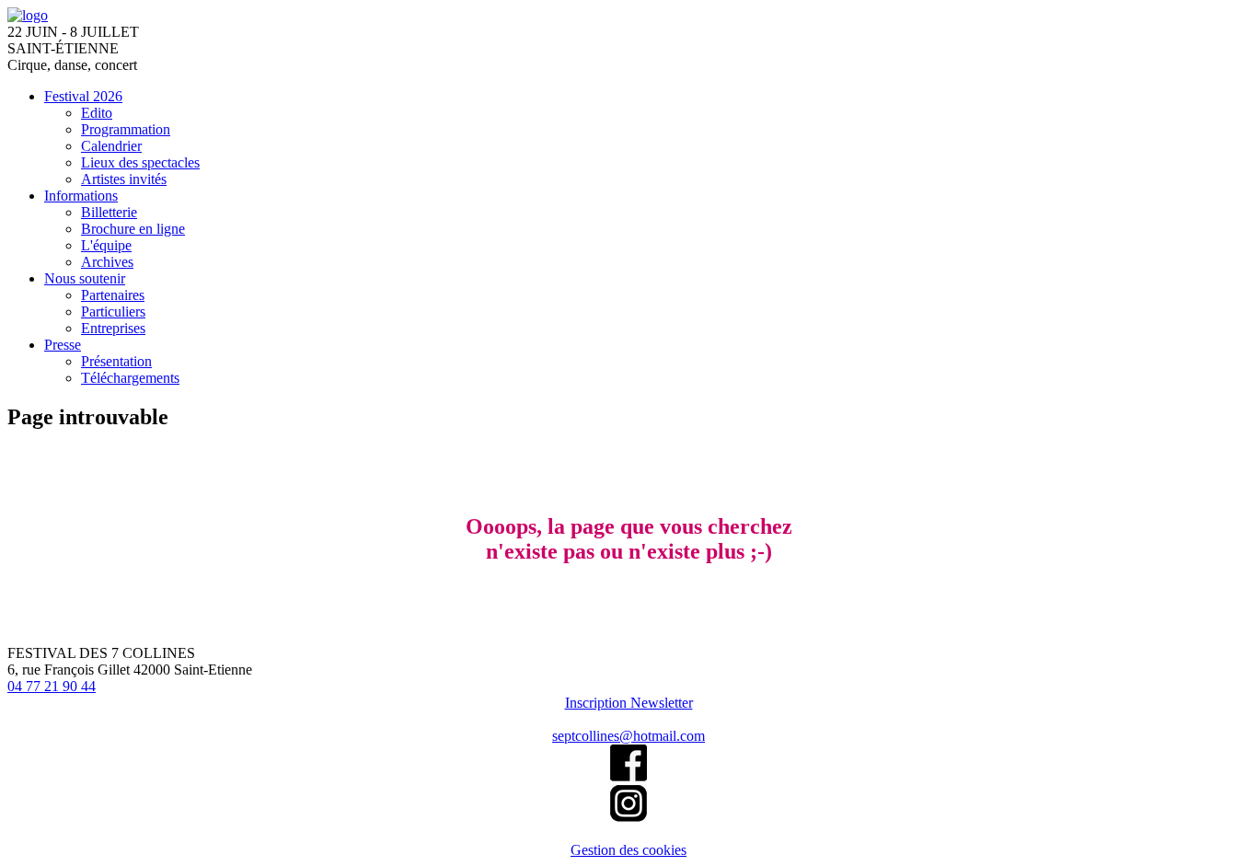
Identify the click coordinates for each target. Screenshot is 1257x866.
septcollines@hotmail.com (628, 736)
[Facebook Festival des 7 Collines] (628, 776)
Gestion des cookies (628, 850)
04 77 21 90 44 (51, 686)
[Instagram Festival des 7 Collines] (628, 817)
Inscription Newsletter (629, 702)
